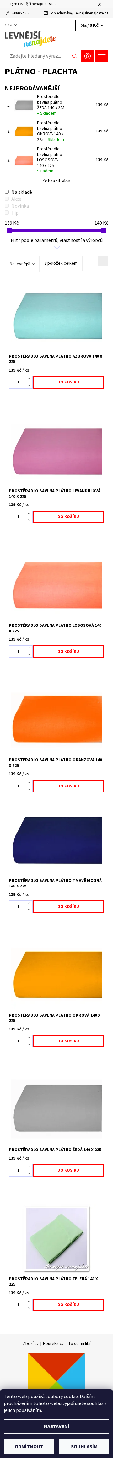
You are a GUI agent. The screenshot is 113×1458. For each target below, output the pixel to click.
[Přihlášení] (87, 56)
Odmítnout (29, 1446)
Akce (16, 199)
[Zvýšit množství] (30, 379)
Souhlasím (84, 1446)
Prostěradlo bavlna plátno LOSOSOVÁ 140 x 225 (49, 160)
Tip (15, 213)
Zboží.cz (31, 1343)
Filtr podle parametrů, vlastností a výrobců (57, 240)
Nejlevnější (20, 264)
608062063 (20, 13)
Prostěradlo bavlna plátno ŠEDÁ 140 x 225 (51, 105)
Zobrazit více (56, 180)
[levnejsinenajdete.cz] (56, 39)
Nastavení (56, 1426)
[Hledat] (75, 56)
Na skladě (21, 192)
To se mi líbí (79, 1343)
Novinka (20, 206)
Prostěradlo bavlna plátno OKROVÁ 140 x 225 (50, 131)
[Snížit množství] (30, 385)
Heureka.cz (53, 1343)
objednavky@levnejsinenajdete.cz (79, 13)
